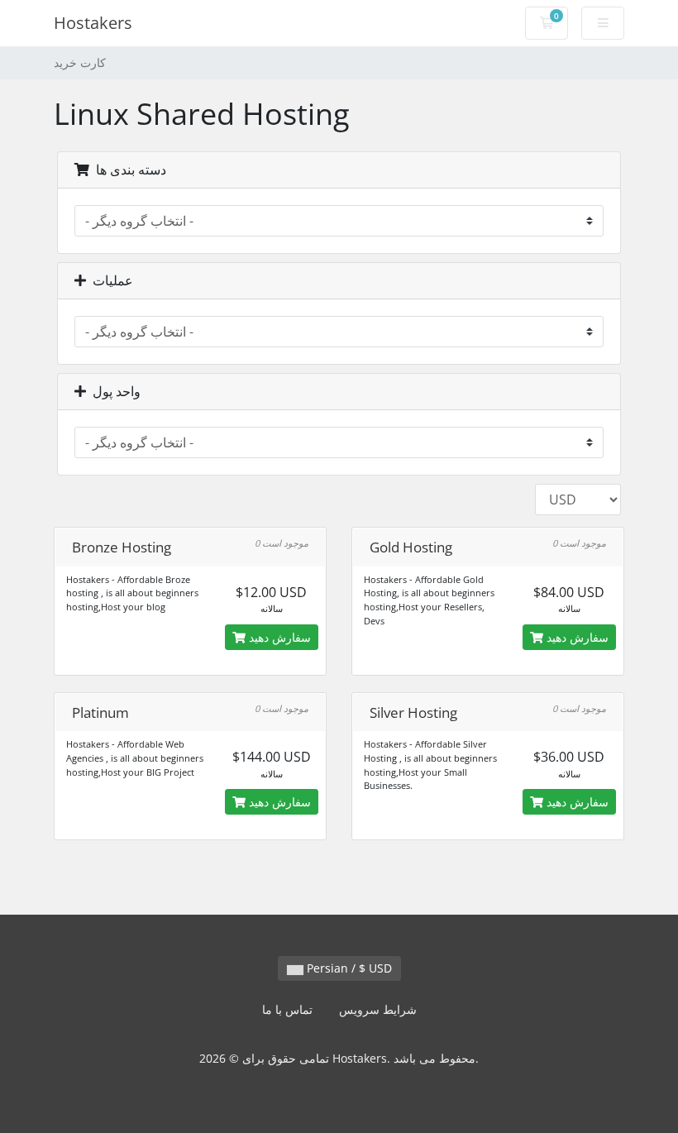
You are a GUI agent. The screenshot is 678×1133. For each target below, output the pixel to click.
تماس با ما (287, 1009)
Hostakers (93, 23)
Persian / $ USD (347, 968)
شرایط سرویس (378, 1009)
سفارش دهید (278, 637)
